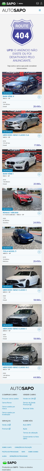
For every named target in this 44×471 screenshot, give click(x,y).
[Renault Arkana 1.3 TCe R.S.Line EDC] (22, 199)
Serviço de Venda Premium (29, 403)
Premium (5, 429)
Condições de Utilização (23, 447)
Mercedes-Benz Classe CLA (16, 136)
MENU (21, 3)
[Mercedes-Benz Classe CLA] (22, 122)
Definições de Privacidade (19, 456)
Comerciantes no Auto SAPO (31, 438)
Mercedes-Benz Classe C (15, 291)
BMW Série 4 (8, 97)
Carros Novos (7, 403)
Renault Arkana (13, 214)
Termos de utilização (30, 433)
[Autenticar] (37, 4)
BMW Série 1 (8, 175)
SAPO (9, 463)
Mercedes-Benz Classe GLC (16, 368)
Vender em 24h (28, 399)
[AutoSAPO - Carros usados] (14, 10)
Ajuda (25, 429)
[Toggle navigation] (40, 10)
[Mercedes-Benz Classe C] (22, 276)
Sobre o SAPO (7, 447)
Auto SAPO (27, 425)
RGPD (23, 452)
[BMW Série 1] (22, 160)
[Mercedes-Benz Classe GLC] (22, 354)
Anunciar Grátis (28, 408)
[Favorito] (39, 97)
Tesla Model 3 (9, 252)
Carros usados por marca (8, 407)
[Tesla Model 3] (22, 238)
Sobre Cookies (33, 452)
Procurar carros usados (10, 399)
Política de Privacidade (10, 452)
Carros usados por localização (8, 413)
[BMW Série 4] (22, 83)
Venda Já (5, 425)
